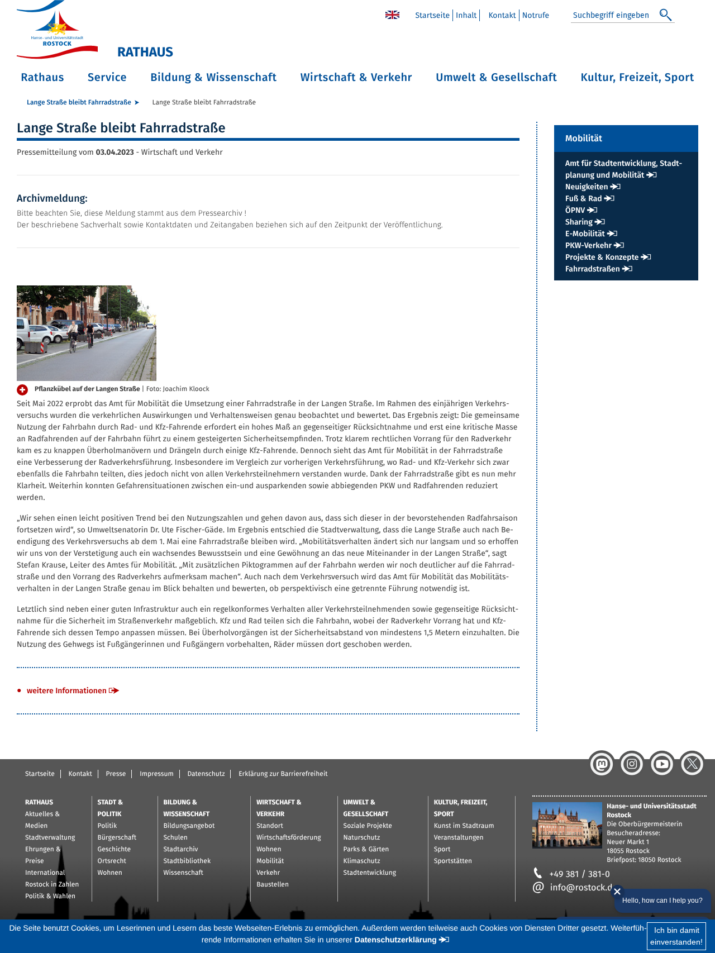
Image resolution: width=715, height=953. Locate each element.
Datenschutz (206, 774)
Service (107, 77)
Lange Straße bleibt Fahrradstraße (79, 103)
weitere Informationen (67, 690)
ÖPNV (575, 210)
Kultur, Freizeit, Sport (637, 77)
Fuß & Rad (583, 198)
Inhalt (466, 15)
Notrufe (536, 15)
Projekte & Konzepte (602, 257)
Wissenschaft (183, 873)
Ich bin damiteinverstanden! (676, 936)
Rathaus (42, 77)
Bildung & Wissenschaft (213, 77)
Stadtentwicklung (370, 873)
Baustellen (272, 885)
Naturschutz (362, 838)
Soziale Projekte (368, 826)
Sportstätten (453, 861)
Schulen (176, 838)
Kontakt (502, 15)
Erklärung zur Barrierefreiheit (283, 774)
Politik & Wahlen (50, 896)
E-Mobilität (585, 234)
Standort (269, 826)
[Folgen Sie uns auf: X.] (692, 764)
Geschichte (114, 850)
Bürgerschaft (117, 838)
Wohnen (110, 873)
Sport (442, 850)
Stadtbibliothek (187, 861)
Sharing (579, 222)
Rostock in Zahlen (52, 885)
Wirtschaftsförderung (288, 838)
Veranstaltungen (459, 838)
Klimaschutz (362, 861)
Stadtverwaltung (50, 838)
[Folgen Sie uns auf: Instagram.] (632, 764)
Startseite (432, 15)
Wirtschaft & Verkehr (356, 77)
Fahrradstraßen (592, 269)
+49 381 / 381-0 (580, 874)
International (45, 873)
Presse (116, 774)
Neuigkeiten (586, 187)
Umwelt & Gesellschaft (496, 77)
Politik (107, 826)
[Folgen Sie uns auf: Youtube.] (662, 764)
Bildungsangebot (189, 826)
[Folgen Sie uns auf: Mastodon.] (602, 764)
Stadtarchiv (181, 850)
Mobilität (270, 861)
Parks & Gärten (366, 850)
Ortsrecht (112, 861)
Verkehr (268, 873)
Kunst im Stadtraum (464, 826)
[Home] (392, 14)
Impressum (157, 774)
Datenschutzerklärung (396, 939)
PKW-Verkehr (588, 245)
